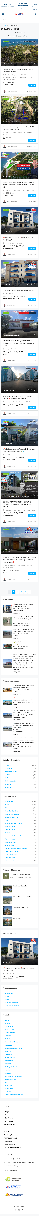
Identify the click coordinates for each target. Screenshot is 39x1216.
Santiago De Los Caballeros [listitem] (14, 1067)
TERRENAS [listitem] (8, 1054)
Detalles (32, 85)
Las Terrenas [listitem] (9, 1026)
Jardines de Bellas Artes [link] (20, 907)
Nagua (34, 154)
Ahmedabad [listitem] (9, 1089)
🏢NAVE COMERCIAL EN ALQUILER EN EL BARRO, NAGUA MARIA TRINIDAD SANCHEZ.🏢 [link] (23, 725)
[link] (19, 52)
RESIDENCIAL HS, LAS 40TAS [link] (22, 896)
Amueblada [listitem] (8, 784)
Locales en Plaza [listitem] (10, 842)
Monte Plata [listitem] (9, 1061)
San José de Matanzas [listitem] (12, 1042)
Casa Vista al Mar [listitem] (11, 854)
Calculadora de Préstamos (12, 1147)
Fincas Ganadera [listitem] (10, 839)
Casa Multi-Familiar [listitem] (11, 811)
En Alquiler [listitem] (8, 768)
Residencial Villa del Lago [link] (20, 886)
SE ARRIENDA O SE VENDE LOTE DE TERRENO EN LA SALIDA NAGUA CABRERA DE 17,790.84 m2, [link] (18, 184)
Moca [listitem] (7, 1082)
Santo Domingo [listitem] (10, 1033)
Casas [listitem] (7, 805)
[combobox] (23, 36)
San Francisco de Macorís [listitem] (13, 1076)
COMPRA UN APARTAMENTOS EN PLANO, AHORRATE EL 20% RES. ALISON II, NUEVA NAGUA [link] (17, 504)
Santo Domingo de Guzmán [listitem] (14, 1048)
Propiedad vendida (24, 313)
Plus (34, 529)
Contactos (7, 1132)
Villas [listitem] (6, 820)
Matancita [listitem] (8, 1064)
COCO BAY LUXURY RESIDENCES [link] (20, 874)
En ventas (27, 41)
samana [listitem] (7, 1070)
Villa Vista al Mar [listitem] (10, 826)
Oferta (34, 209)
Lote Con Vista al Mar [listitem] (12, 851)
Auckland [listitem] (8, 1092)
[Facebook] (16, 1210)
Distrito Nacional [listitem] (10, 1079)
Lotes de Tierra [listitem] (10, 830)
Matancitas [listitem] (8, 1051)
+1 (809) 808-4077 (8, 4)
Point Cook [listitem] (8, 1085)
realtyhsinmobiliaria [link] (12, 91)
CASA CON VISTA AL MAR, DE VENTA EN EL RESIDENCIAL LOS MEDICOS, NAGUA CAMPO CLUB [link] (18, 343)
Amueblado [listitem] (8, 787)
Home (4, 25)
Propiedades (33, 99)
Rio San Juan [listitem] (9, 1029)
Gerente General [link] (11, 254)
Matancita (33, 41)
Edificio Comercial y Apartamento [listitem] (16, 848)
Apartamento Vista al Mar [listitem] (13, 823)
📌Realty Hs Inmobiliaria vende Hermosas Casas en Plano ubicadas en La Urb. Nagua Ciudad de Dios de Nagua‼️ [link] (19, 559)
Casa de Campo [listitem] (10, 845)
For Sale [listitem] (7, 778)
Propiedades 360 (9, 1144)
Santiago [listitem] (8, 1073)
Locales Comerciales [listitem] (12, 814)
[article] (19, 960)
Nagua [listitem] (7, 1020)
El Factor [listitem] (8, 1036)
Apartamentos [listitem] (9, 802)
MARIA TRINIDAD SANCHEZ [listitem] (14, 1095)
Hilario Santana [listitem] (10, 1057)
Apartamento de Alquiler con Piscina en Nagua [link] (18, 290)
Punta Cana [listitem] (9, 1039)
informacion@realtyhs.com (7, 6)
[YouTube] (23, 1210)
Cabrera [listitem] (7, 1023)
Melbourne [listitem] (8, 1045)
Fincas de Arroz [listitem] (10, 861)
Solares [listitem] (7, 808)
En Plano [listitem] (8, 775)
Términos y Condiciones (11, 1135)
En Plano (30, 529)
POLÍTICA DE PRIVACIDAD (11, 1138)
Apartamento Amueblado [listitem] (13, 836)
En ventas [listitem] (8, 765)
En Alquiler (28, 262)
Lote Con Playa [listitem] (10, 858)
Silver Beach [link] (17, 918)
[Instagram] (19, 1210)
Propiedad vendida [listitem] (11, 772)
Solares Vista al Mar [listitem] (11, 817)
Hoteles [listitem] (7, 833)
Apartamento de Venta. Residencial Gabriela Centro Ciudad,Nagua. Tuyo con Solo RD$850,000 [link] (24, 619)
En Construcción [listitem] (10, 781)
